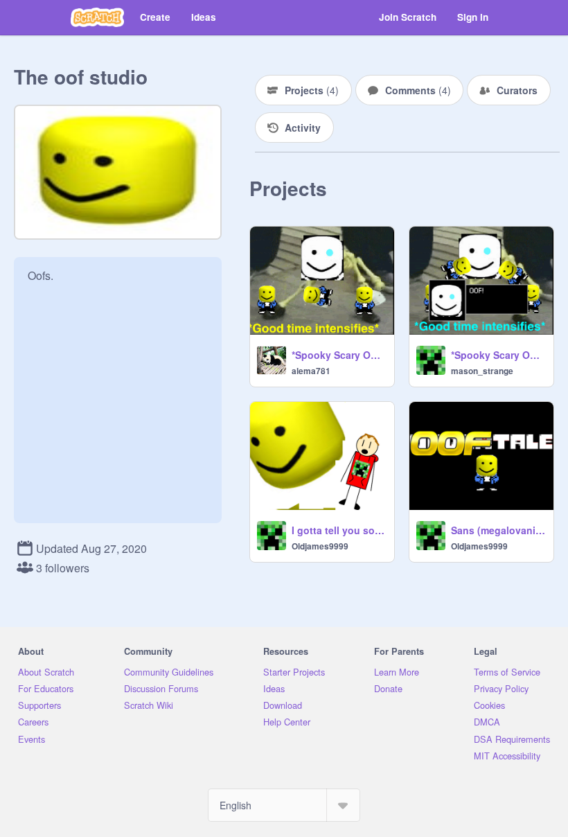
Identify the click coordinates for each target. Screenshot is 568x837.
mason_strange (482, 370)
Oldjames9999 (320, 546)
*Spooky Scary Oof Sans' (339, 355)
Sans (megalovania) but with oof (498, 530)
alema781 (311, 370)
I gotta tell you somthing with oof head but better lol (339, 530)
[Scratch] (97, 17)
